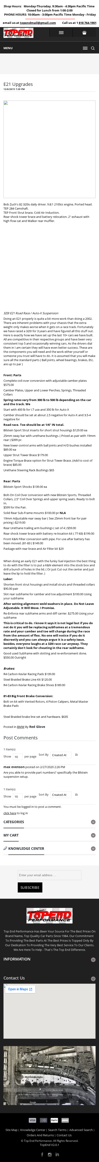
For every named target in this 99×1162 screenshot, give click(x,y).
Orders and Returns (40, 1135)
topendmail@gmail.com (38, 23)
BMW (20, 727)
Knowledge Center (32, 1130)
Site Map (11, 1130)
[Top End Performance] (18, 34)
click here (9, 813)
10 (16, 757)
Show (7, 756)
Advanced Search (81, 1130)
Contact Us (64, 1135)
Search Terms (57, 1130)
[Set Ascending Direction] (76, 754)
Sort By (44, 754)
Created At (59, 755)
